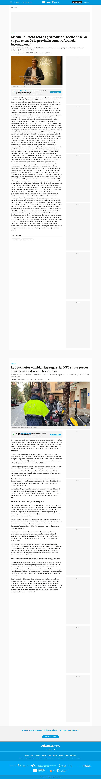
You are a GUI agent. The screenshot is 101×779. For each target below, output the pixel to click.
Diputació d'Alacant (27, 239)
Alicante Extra (14, 52)
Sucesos (61, 755)
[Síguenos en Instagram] (24, 2)
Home (12, 7)
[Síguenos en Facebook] (20, 2)
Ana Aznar (13, 379)
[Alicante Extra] (50, 747)
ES (31, 2)
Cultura (49, 755)
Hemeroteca (73, 755)
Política (66, 755)
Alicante (27, 755)
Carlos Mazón (16, 239)
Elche (32, 755)
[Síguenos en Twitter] (22, 2)
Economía (44, 755)
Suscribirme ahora (50, 736)
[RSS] (26, 2)
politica (13, 33)
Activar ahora (55, 92)
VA (28, 2)
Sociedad (13, 363)
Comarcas (37, 755)
